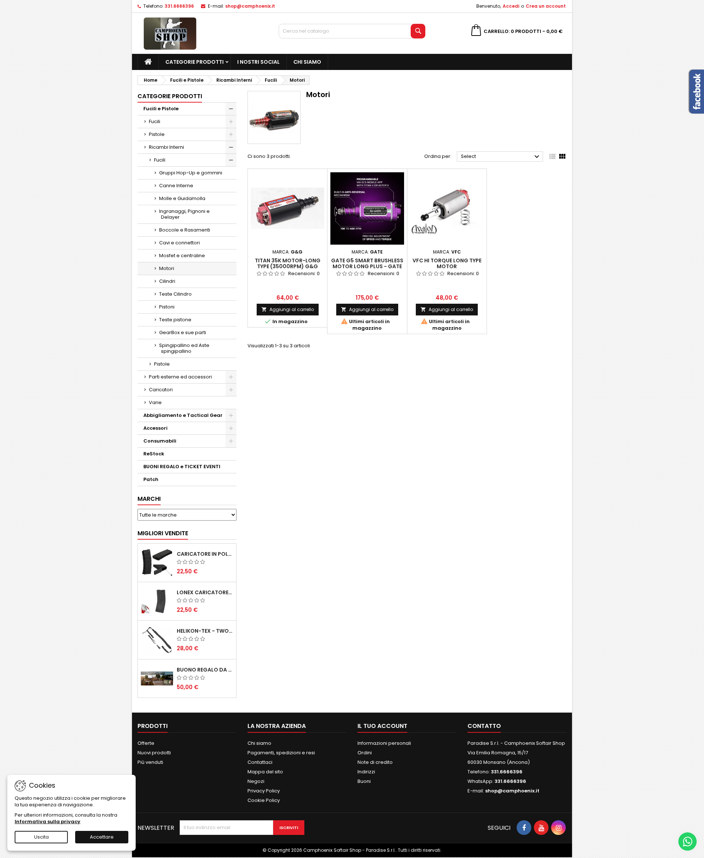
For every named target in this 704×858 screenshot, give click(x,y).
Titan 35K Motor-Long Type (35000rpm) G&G (287, 263)
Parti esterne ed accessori (180, 376)
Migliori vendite (163, 533)
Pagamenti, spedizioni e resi (281, 752)
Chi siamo (307, 62)
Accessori (155, 428)
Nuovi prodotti (154, 752)
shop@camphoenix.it (250, 6)
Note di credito (375, 762)
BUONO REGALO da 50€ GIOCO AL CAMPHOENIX (205, 670)
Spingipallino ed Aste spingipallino (184, 348)
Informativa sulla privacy (47, 821)
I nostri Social (258, 62)
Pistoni (167, 306)
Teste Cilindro (175, 294)
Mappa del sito (265, 771)
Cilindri (167, 281)
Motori (166, 268)
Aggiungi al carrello (287, 309)
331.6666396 (179, 6)
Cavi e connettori (179, 242)
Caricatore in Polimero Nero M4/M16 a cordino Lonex (205, 554)
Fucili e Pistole (161, 108)
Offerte (146, 743)
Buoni (364, 781)
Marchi (149, 499)
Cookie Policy (263, 800)
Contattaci (259, 762)
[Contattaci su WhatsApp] (687, 841)
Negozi (255, 781)
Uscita (41, 836)
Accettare (102, 836)
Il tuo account (382, 726)
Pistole (157, 134)
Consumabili (159, 440)
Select (501, 156)
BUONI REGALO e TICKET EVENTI (181, 466)
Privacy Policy (263, 790)
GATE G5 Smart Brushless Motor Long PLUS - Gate (367, 263)
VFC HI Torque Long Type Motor (446, 263)
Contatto (484, 726)
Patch (150, 479)
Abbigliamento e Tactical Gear (183, 415)
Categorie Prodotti (194, 62)
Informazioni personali (384, 743)
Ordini (365, 752)
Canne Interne (176, 185)
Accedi (511, 6)
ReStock (153, 453)
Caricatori (161, 389)
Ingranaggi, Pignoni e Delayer (184, 214)
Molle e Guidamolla (182, 198)
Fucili (154, 121)
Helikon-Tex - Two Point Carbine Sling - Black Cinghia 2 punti (205, 631)
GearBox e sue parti (182, 332)
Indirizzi (366, 771)
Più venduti (150, 762)
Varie (155, 402)
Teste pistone (175, 319)
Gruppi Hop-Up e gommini (190, 172)
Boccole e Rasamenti (184, 229)
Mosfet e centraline (182, 255)
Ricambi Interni (166, 147)
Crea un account (546, 6)
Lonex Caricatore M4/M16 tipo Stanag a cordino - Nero (205, 592)
